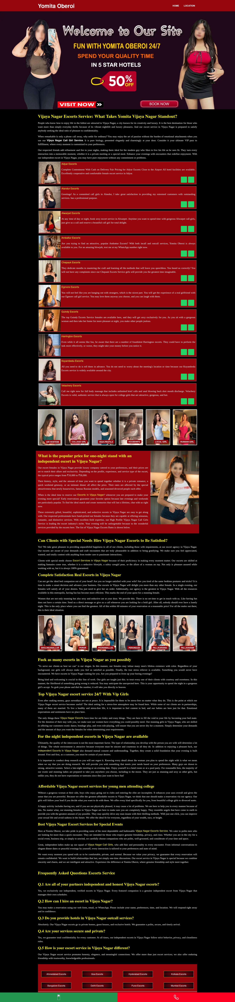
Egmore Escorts (70, 287)
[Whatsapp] (59, 997)
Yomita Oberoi (56, 6)
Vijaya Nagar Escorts (72, 718)
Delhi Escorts (97, 985)
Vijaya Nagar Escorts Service (152, 830)
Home (176, 5)
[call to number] (184, 180)
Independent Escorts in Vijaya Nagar (58, 750)
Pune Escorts (138, 985)
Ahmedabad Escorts (56, 974)
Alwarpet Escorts (70, 213)
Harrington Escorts (71, 336)
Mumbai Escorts (178, 985)
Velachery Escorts (71, 385)
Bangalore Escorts (56, 985)
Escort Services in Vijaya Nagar (90, 560)
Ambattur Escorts (70, 237)
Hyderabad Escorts (138, 974)
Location (189, 5)
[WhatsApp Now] (191, 180)
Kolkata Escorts (178, 974)
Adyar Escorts (69, 163)
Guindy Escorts (69, 311)
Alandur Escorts (70, 188)
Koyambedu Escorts (72, 360)
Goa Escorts (97, 974)
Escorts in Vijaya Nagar (90, 494)
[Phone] (176, 997)
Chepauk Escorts (70, 262)
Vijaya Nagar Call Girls (100, 844)
